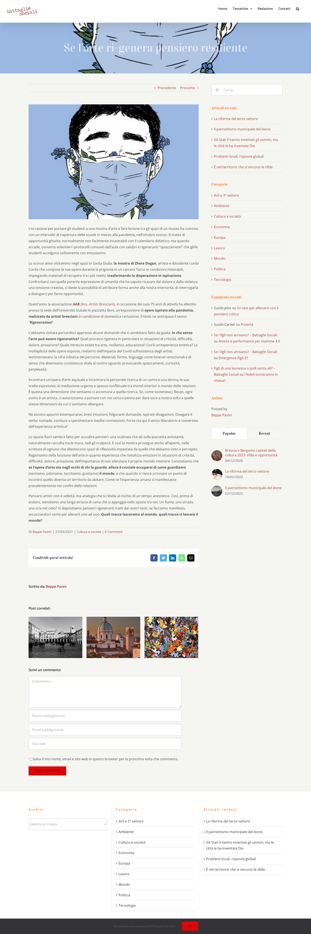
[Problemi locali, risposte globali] (171, 637)
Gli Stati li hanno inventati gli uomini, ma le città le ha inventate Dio (113, 628)
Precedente (167, 88)
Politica (220, 269)
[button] (297, 9)
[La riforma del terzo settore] (216, 472)
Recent (264, 433)
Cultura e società (89, 532)
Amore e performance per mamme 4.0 (249, 341)
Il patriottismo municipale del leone (55, 631)
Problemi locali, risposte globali (171, 631)
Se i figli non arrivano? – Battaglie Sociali (245, 335)
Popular (229, 433)
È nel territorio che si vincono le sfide (243, 167)
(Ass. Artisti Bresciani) (94, 304)
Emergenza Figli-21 (233, 358)
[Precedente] (32, 637)
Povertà (247, 324)
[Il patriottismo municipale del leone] (55, 637)
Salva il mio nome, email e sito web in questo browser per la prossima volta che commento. (105, 759)
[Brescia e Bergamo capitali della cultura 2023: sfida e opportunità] (216, 453)
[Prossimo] (195, 637)
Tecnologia (222, 279)
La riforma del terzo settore (236, 118)
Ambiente (221, 205)
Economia (222, 227)
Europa (220, 237)
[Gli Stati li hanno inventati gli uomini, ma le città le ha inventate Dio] (113, 637)
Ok (190, 926)
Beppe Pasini (42, 532)
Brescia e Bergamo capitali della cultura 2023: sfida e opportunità (251, 452)
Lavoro (219, 248)
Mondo (219, 258)
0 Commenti (114, 532)
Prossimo (187, 88)
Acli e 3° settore (226, 195)
